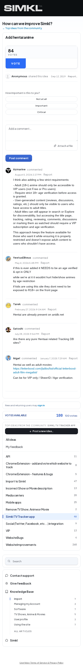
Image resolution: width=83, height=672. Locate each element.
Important (41, 106)
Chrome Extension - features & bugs (29, 474)
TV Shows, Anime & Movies (29, 614)
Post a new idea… (43, 431)
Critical (41, 113)
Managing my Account (27, 603)
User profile (21, 619)
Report (48, 174)
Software (20, 609)
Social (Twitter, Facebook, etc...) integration (34, 523)
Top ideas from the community (25, 425)
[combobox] (41, 561)
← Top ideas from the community (22, 28)
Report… (72, 76)
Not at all (41, 100)
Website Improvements (21, 544)
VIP (8, 530)
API (8, 456)
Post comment (18, 158)
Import (18, 598)
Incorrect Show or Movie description (29, 488)
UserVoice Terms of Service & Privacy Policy (41, 663)
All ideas (11, 439)
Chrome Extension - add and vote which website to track (39, 465)
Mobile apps (13, 502)
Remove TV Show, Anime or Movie (27, 509)
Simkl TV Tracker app (62, 425)
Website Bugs (15, 537)
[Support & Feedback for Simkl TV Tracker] (23, 8)
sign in (41, 405)
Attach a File (65, 145)
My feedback (14, 447)
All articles (23, 631)
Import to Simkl (16, 481)
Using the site (22, 624)
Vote (15, 63)
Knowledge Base (22, 591)
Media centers (15, 495)
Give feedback (20, 583)
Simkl (14, 640)
